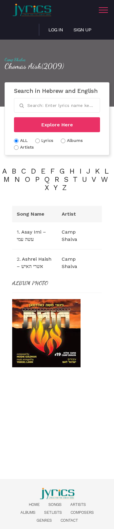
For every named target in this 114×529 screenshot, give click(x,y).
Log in (55, 30)
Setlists (53, 512)
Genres (44, 520)
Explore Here (57, 125)
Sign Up (82, 30)
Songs (54, 504)
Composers (82, 512)
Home (34, 504)
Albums (27, 512)
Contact (69, 520)
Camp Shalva (15, 59)
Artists (78, 504)
